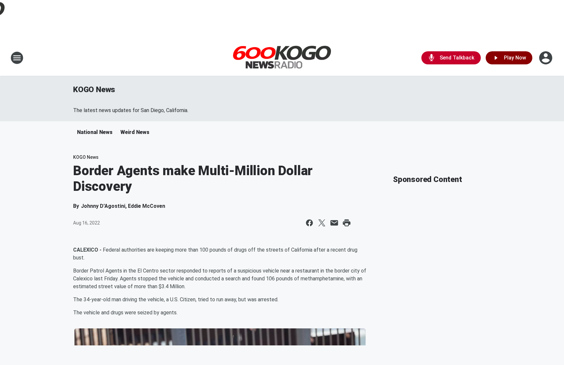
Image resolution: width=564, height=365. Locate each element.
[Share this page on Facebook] (309, 222)
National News (95, 132)
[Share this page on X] (321, 222)
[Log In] (546, 57)
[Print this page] (346, 222)
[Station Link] (282, 58)
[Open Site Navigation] (17, 57)
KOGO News (94, 89)
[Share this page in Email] (334, 222)
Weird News (134, 132)
